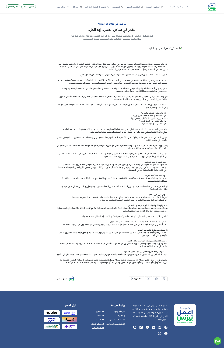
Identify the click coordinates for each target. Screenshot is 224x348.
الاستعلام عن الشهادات (115, 324)
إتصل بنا (121, 316)
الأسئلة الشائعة (98, 328)
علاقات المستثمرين (117, 320)
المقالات (100, 316)
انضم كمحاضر (13, 7)
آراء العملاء (99, 320)
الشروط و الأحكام (97, 324)
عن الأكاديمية (119, 311)
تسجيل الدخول (28, 7)
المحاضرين (100, 311)
